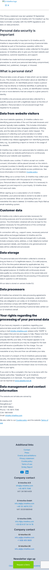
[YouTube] (22, 473)
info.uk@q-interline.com (24, 549)
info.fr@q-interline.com (24, 521)
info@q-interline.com (18, 331)
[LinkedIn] (27, 473)
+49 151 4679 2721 (24, 506)
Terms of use (27, 464)
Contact (27, 450)
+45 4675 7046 (24, 488)
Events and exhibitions (27, 455)
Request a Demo (23, 565)
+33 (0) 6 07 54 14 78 (24, 524)
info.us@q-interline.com (24, 537)
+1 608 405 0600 (24, 540)
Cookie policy (32, 172)
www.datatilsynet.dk (23, 381)
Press (27, 453)
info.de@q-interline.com (24, 503)
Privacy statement (27, 458)
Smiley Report (26, 467)
